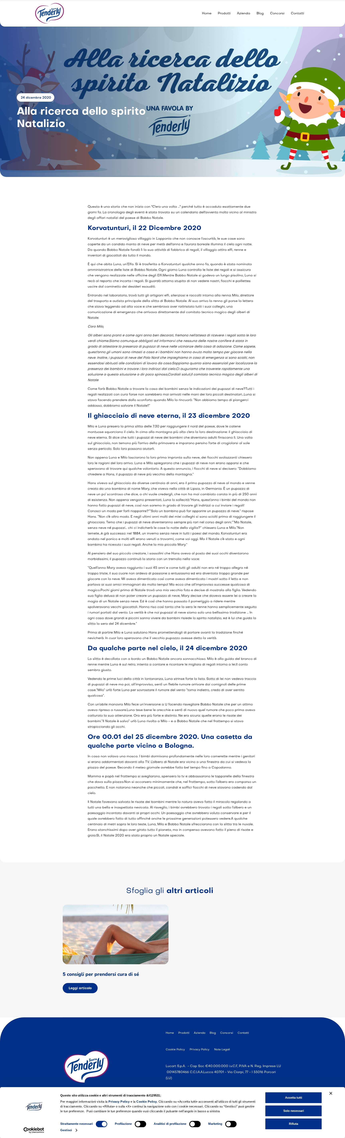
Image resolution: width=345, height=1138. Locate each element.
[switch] (140, 1124)
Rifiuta (293, 1123)
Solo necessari (293, 1110)
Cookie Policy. (147, 1101)
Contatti (297, 13)
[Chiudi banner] (330, 1093)
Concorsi (277, 13)
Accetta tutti (293, 1097)
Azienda (243, 13)
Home (206, 13)
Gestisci (66, 1130)
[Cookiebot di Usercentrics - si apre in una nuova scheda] (33, 1130)
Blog (260, 13)
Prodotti (224, 13)
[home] (49, 13)
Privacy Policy (119, 1101)
